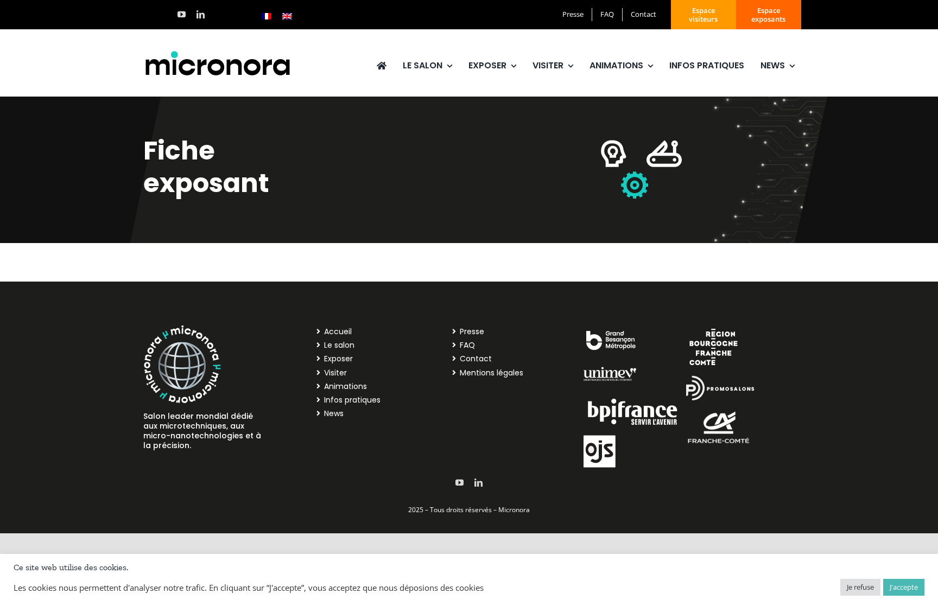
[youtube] (182, 14)
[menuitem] (266, 16)
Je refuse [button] (860, 587)
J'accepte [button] (904, 587)
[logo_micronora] (217, 53)
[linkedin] (201, 14)
